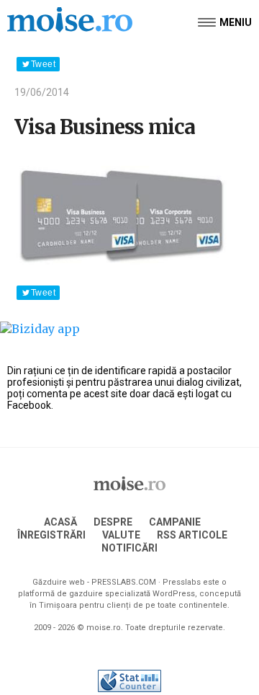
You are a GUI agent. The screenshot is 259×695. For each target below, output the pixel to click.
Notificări (129, 548)
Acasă (60, 522)
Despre (113, 522)
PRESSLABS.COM (123, 582)
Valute (121, 535)
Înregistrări (51, 535)
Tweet (43, 64)
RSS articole (192, 535)
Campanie (175, 522)
